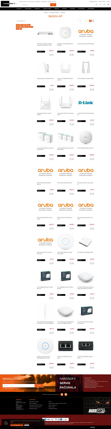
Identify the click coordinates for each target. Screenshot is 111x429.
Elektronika (81, 8)
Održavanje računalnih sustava (35, 406)
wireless (28, 24)
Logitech (18, 24)
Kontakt (108, 1)
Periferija (37, 8)
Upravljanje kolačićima (53, 408)
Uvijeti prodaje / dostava (33, 401)
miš (25, 24)
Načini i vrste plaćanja (53, 405)
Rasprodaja (38, 1)
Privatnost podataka (33, 403)
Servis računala (52, 1)
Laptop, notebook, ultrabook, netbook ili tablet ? (58, 403)
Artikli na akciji (23, 1)
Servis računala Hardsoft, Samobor (36, 405)
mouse (22, 24)
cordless (18, 26)
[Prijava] (104, 4)
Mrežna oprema (47, 8)
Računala (19, 8)
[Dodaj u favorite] (53, 29)
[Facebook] (62, 394)
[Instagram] (66, 394)
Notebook (26, 26)
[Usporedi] (53, 26)
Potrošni (64, 8)
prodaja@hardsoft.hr (93, 1)
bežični (22, 26)
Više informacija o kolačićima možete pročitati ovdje (20, 423)
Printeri (56, 8)
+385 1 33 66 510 (102, 1)
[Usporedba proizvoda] (52, 55)
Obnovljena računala (33, 408)
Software (72, 8)
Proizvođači (44, 1)
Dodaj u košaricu (44, 54)
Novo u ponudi (30, 1)
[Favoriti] (50, 55)
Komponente (28, 8)
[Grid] (90, 21)
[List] (93, 21)
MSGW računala (52, 406)
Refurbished (91, 8)
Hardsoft (68, 383)
